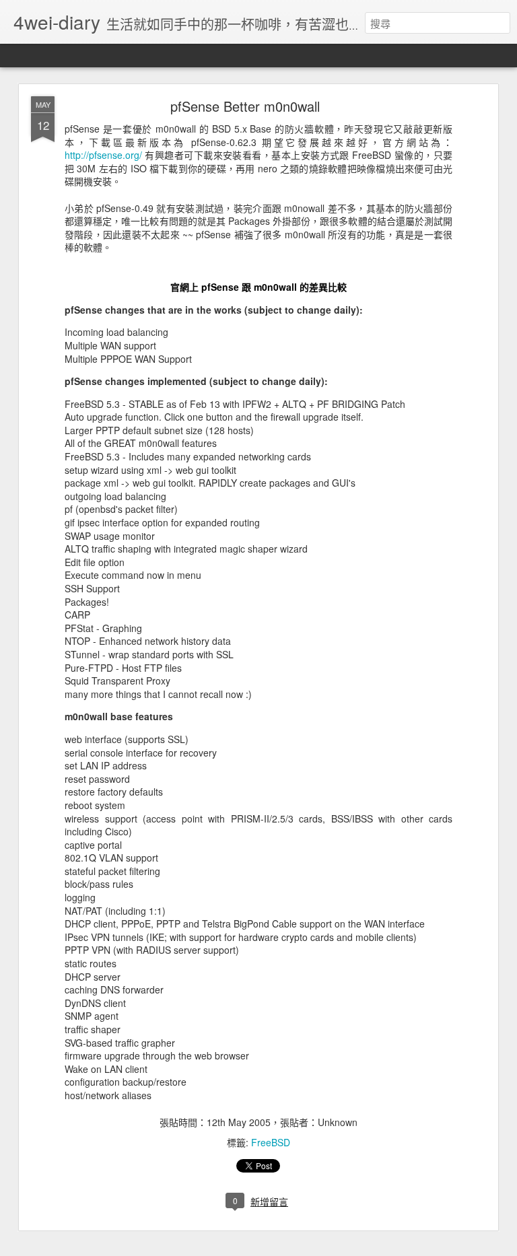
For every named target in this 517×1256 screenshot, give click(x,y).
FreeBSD (270, 1142)
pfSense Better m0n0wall (245, 106)
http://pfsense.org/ (103, 155)
